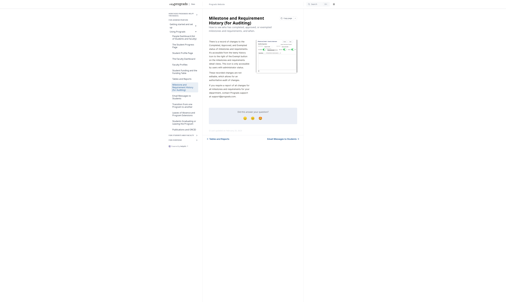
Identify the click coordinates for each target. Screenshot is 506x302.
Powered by (179, 146)
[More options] (295, 18)
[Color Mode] (334, 4)
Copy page (288, 18)
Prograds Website (217, 4)
